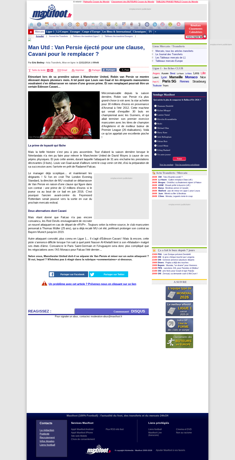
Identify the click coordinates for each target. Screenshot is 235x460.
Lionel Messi (162, 146)
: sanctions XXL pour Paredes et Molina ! (175, 268)
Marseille (176, 77)
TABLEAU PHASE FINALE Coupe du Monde (177, 2)
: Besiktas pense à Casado (170, 188)
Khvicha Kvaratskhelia (167, 119)
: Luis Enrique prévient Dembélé (171, 254)
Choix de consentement (83, 439)
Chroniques (139, 31)
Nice (203, 77)
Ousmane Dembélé (165, 106)
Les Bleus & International (116, 31)
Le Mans (188, 73)
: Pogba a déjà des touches (170, 262)
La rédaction (47, 430)
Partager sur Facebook (72, 274)
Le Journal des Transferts (169, 54)
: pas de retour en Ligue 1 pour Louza (176, 191)
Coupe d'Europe (91, 31)
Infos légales (47, 441)
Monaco (191, 77)
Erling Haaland (163, 150)
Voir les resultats (166, 164)
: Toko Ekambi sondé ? (167, 177)
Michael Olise (163, 128)
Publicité (44, 433)
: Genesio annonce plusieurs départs (173, 260)
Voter (179, 158)
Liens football (47, 444)
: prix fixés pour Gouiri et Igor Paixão (173, 271)
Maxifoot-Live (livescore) (155, 433)
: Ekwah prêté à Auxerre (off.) (171, 185)
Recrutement (47, 437)
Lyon (164, 77)
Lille (203, 73)
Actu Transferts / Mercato (171, 172)
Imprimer (79, 70)
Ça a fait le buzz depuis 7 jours (176, 250)
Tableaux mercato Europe (169, 61)
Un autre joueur (164, 154)
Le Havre (180, 73)
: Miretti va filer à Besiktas (169, 193)
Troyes (165, 85)
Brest (172, 73)
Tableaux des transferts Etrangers (119, 36)
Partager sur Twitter (114, 274)
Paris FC (156, 82)
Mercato (39, 31)
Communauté (129, 311)
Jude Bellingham (164, 137)
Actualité (40, 36)
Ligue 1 (50, 31)
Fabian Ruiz (162, 141)
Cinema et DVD (184, 429)
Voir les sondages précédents (187, 164)
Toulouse (157, 85)
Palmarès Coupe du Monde (96, 2)
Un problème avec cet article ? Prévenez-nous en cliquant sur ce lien (92, 283)
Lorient (155, 77)
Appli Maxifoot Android (82, 429)
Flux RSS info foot (115, 429)
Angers (156, 73)
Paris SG (169, 81)
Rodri (159, 124)
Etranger (75, 31)
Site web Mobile (79, 436)
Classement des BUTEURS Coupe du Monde (132, 2)
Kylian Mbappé (164, 110)
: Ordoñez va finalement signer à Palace (176, 182)
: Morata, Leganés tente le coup (172, 196)
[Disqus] (88, 364)
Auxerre (164, 73)
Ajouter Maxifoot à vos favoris (170, 450)
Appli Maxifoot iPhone (82, 432)
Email (64, 70)
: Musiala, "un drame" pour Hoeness (174, 265)
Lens (196, 73)
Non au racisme (184, 432)
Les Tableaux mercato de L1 (171, 57)
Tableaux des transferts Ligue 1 (86, 36)
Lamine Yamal (163, 115)
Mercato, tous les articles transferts (174, 51)
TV (150, 31)
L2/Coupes (62, 31)
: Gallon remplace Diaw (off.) (172, 180)
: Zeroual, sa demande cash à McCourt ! (175, 273)
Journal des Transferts (58, 36)
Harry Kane (162, 132)
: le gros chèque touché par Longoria (173, 257)
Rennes (184, 81)
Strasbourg (199, 81)
